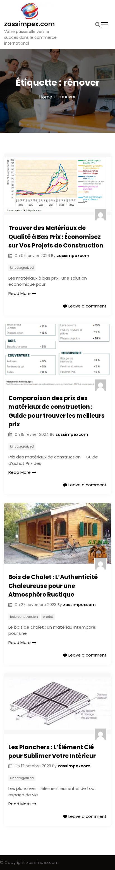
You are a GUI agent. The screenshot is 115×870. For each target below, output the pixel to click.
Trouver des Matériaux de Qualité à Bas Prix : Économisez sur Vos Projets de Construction (55, 236)
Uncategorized (22, 267)
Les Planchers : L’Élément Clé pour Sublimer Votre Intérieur (52, 751)
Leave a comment (87, 306)
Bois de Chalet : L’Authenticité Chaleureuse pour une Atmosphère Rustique (53, 586)
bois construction (24, 616)
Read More (19, 293)
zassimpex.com (29, 24)
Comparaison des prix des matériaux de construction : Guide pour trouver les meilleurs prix (56, 411)
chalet (48, 616)
